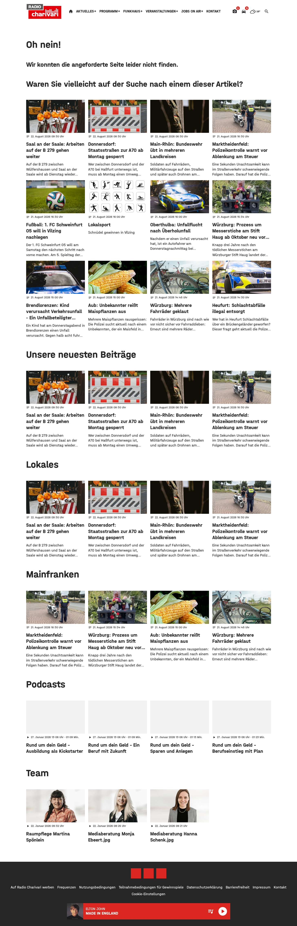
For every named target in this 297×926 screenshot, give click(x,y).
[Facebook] (136, 873)
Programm (108, 11)
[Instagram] (148, 873)
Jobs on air (191, 11)
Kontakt (213, 11)
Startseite (70, 11)
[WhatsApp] (161, 873)
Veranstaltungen (161, 11)
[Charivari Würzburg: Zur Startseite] (44, 11)
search (266, 11)
